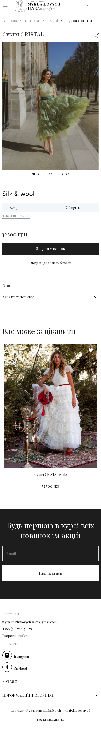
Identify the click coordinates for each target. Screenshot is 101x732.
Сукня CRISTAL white (50, 475)
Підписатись (50, 573)
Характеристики (18, 296)
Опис (7, 285)
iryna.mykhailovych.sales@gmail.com (29, 622)
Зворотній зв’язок (16, 636)
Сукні (53, 20)
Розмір (12, 207)
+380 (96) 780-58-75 (17, 629)
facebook (21, 669)
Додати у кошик (50, 248)
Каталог (32, 20)
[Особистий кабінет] (88, 5)
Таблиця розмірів (16, 216)
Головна (9, 20)
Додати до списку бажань (51, 263)
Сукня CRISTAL (79, 20)
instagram (21, 657)
